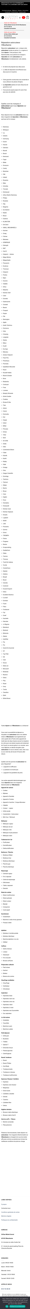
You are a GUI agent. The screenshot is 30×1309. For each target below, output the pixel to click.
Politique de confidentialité (17, 1306)
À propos (3, 1204)
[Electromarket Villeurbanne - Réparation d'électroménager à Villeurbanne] (11, 17)
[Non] (28, 1303)
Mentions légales (6, 1216)
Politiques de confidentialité (9, 1220)
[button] (2, 17)
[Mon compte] (20, 17)
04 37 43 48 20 (5, 1289)
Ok (7, 1306)
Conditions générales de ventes (10, 1212)
